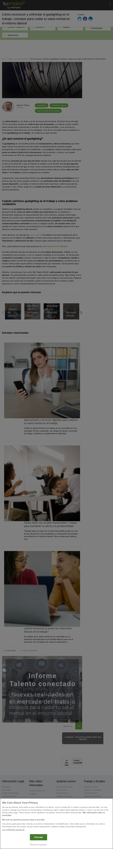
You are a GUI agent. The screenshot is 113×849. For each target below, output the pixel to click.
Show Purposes (38, 844)
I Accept (38, 837)
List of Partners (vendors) (13, 830)
